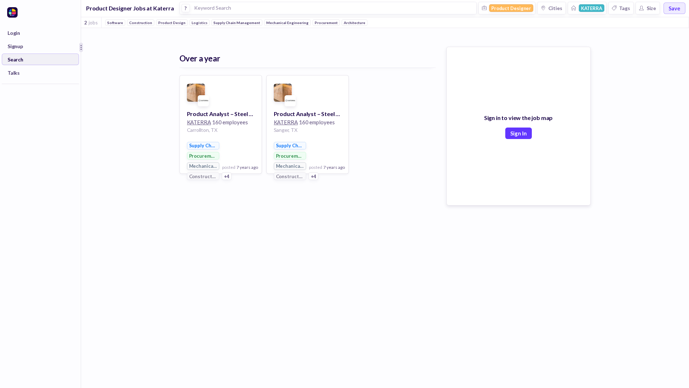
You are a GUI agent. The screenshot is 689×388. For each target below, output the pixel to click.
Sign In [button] (518, 133)
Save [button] (674, 8)
